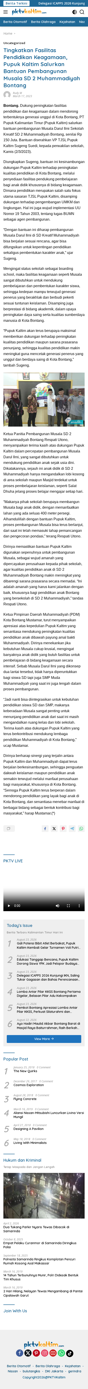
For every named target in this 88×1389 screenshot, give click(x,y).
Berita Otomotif (19, 1366)
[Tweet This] (54, 828)
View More (42, 1039)
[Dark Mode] (74, 12)
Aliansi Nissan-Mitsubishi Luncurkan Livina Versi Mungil (49, 1115)
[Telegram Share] (72, 828)
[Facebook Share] (45, 828)
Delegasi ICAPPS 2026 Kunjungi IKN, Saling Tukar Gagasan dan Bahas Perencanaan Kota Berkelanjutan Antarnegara (48, 977)
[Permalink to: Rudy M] (7, 94)
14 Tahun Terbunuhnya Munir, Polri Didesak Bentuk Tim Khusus (41, 1277)
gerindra (74, 1371)
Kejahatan (73, 1366)
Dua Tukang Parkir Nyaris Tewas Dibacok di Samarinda (36, 1229)
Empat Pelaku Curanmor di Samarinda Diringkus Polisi (39, 1245)
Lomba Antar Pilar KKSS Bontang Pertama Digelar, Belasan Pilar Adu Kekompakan (49, 994)
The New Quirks (25, 1071)
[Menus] (6, 12)
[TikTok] (69, 1353)
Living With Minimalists (30, 1143)
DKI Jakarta (54, 1371)
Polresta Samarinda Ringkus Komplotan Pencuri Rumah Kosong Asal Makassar (39, 1261)
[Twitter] (28, 1353)
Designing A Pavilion (29, 1129)
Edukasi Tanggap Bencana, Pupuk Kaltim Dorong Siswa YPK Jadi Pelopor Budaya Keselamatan (48, 961)
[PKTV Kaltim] (29, 12)
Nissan (13, 1371)
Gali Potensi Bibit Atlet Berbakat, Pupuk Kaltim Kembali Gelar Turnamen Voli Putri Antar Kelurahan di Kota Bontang (48, 945)
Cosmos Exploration (29, 1085)
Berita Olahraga (48, 1366)
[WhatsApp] (61, 1353)
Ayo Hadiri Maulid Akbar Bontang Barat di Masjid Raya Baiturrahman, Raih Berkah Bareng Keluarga (48, 1026)
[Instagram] (44, 1353)
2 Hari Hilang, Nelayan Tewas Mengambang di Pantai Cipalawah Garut (43, 1293)
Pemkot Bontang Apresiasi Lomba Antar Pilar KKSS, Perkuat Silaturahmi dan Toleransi (47, 1010)
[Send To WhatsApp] (81, 828)
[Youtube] (53, 1353)
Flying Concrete (25, 1099)
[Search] (82, 12)
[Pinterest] (36, 1353)
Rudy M (17, 93)
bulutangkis (31, 1371)
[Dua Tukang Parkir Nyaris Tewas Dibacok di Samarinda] (44, 1196)
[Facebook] (19, 1353)
